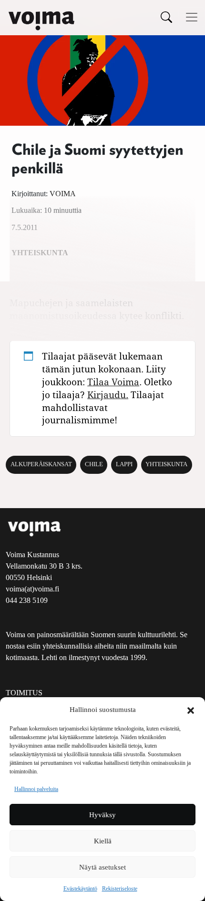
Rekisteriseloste (119, 888)
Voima (63, 194)
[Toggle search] (166, 17)
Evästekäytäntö (80, 888)
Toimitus (24, 693)
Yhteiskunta (166, 464)
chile (94, 464)
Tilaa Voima (113, 382)
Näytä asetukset (102, 867)
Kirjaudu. (107, 394)
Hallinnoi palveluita (36, 789)
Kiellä (103, 841)
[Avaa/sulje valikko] (191, 17)
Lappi (124, 464)
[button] (190, 709)
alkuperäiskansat (41, 464)
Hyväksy (102, 815)
